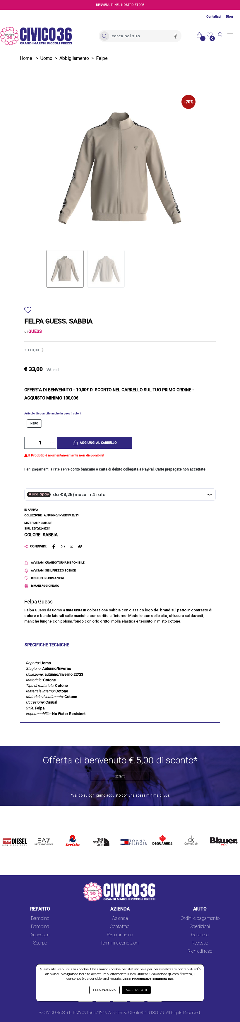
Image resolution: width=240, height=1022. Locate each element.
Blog (229, 16)
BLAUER (216, 833)
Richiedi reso (200, 951)
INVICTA (73, 833)
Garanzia (200, 934)
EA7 (40, 833)
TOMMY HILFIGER (128, 837)
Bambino (40, 918)
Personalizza (104, 989)
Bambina (40, 926)
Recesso (200, 943)
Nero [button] (34, 423)
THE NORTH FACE (102, 840)
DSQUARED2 (161, 833)
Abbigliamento (74, 58)
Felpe (102, 58)
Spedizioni (200, 926)
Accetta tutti (136, 989)
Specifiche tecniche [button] (47, 644)
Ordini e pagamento (200, 918)
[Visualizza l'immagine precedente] (184, 168)
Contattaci (213, 16)
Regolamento (120, 934)
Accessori (39, 934)
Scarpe (40, 943)
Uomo (46, 58)
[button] (94, 443)
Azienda (120, 918)
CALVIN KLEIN (188, 837)
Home (26, 58)
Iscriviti (120, 776)
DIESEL (10, 833)
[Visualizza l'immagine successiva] (55, 168)
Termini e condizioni (119, 943)
